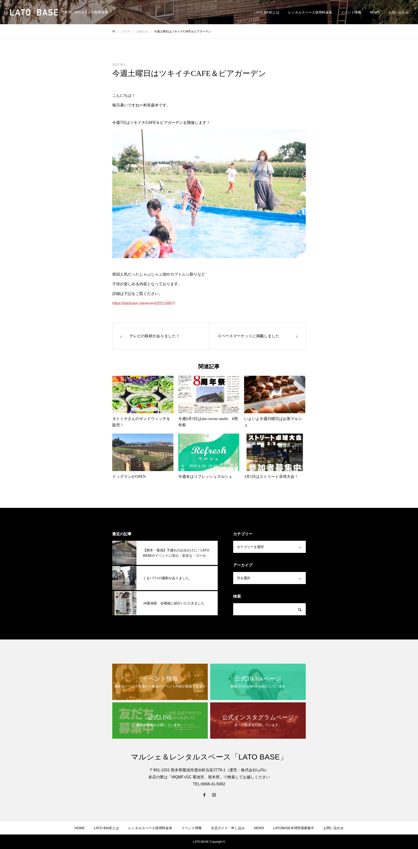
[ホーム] (113, 31)
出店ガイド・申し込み (228, 828)
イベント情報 (351, 12)
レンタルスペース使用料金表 (310, 12)
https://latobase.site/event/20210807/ (143, 303)
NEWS (375, 12)
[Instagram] (213, 794)
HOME (80, 828)
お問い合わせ (398, 12)
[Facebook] (204, 794)
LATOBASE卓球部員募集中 (293, 828)
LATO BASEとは (266, 12)
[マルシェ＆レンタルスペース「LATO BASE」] (34, 12)
